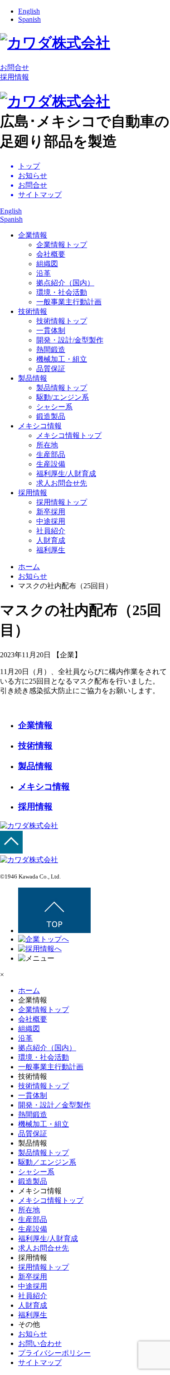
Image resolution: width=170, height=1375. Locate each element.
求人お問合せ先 (61, 483)
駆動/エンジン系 (62, 397)
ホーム (29, 990)
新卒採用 (50, 512)
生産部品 (50, 454)
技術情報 (32, 311)
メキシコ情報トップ (69, 435)
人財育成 (50, 540)
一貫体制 (50, 330)
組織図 (47, 264)
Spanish (29, 19)
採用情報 (14, 77)
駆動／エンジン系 (47, 1162)
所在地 (47, 445)
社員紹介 (50, 531)
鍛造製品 (50, 416)
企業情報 (32, 235)
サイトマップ (40, 1362)
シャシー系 (54, 407)
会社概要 (50, 254)
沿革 (43, 273)
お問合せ (14, 67)
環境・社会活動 (61, 292)
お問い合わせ (40, 1343)
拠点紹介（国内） (65, 283)
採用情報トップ (61, 502)
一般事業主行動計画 (69, 302)
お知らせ (32, 576)
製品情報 (32, 378)
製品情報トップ (61, 388)
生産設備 (50, 464)
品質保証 (50, 368)
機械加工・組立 (61, 359)
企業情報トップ (61, 244)
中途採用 (50, 521)
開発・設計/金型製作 (69, 340)
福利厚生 (50, 550)
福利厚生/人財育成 (66, 473)
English (29, 11)
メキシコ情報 (40, 426)
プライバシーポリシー (54, 1353)
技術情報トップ (61, 321)
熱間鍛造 (50, 349)
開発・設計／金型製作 (54, 1105)
